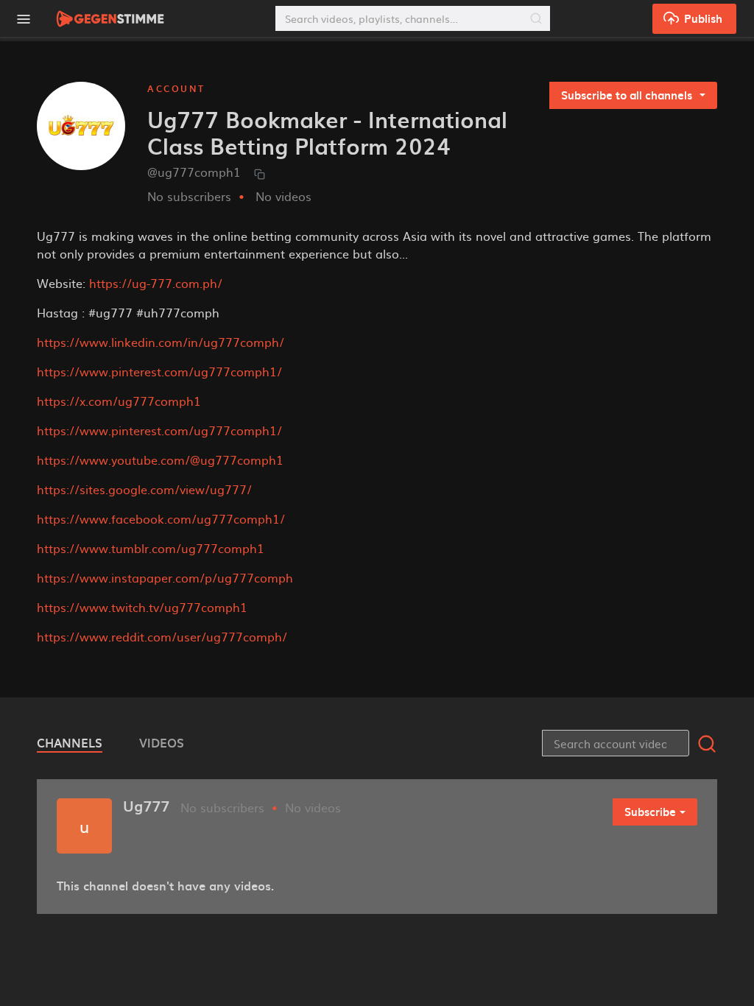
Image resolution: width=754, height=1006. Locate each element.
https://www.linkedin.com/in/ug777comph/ (160, 342)
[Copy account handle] (259, 173)
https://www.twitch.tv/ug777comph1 (142, 607)
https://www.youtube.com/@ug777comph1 (160, 459)
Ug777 (146, 806)
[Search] (536, 18)
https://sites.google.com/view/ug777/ (144, 489)
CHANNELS (69, 742)
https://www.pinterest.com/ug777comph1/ (159, 371)
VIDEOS (161, 742)
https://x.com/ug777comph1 (119, 400)
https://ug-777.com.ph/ (155, 283)
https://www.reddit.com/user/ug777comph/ (162, 636)
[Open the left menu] (23, 19)
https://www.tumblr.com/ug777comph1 (150, 548)
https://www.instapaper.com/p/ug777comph (165, 577)
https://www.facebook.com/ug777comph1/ (161, 518)
